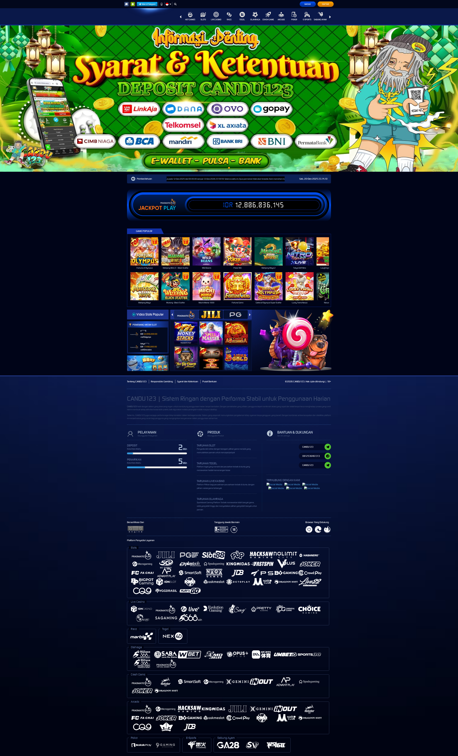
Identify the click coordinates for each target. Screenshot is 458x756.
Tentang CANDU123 (137, 381)
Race (229, 19)
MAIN (147, 251)
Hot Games (190, 19)
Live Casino (216, 19)
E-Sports (307, 19)
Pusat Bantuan (209, 381)
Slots (203, 19)
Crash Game (268, 19)
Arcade (281, 19)
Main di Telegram (149, 4)
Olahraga (255, 19)
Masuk (307, 4)
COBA (188, 329)
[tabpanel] (229, 98)
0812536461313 (311, 456)
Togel (242, 19)
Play (170, 208)
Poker (294, 19)
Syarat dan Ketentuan (187, 381)
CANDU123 (132, 406)
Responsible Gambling (162, 381)
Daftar (325, 4)
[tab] (186, 314)
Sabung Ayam (320, 19)
